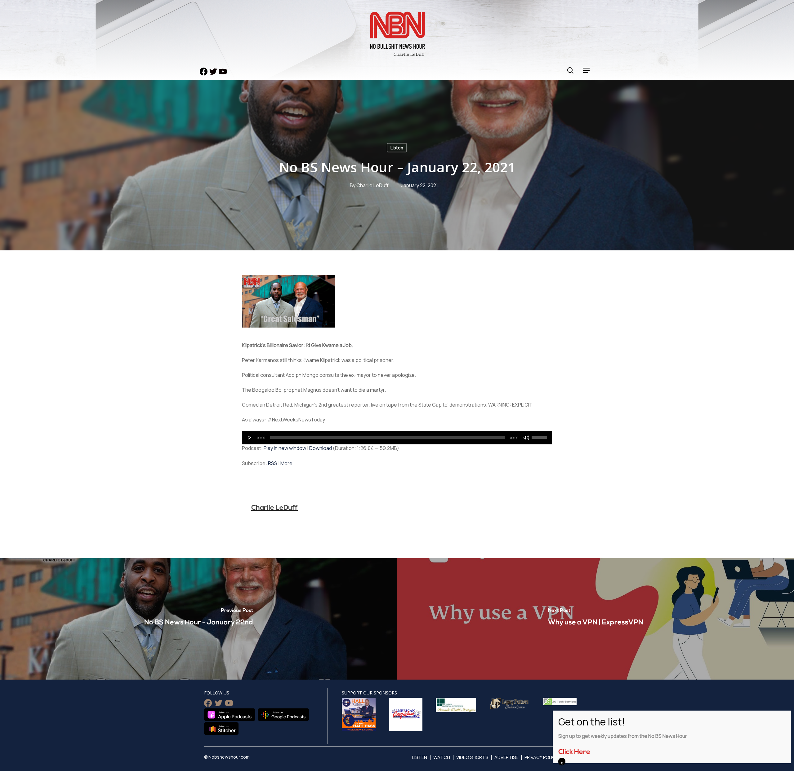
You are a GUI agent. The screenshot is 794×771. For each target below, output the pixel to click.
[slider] (540, 435)
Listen (396, 148)
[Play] (249, 437)
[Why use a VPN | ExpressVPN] (595, 619)
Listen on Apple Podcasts (229, 714)
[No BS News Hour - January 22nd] (198, 619)
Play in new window (285, 448)
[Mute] (526, 437)
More (286, 463)
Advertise (506, 757)
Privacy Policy (541, 757)
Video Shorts (472, 757)
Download (320, 448)
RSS (272, 463)
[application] (397, 437)
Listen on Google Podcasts (283, 714)
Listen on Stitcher (221, 728)
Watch (441, 757)
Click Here (574, 752)
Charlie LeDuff (372, 185)
